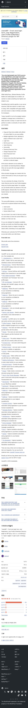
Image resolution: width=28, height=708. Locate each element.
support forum (5, 457)
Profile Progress (6, 323)
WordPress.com (6, 674)
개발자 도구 (4, 666)
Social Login (4, 244)
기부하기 (18, 666)
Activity (4, 351)
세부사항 (5, 48)
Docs (12, 71)
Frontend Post (6, 342)
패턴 (16, 657)
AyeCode (6, 551)
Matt (3, 676)
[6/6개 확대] (24, 485)
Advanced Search (7, 364)
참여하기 (17, 661)
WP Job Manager (7, 282)
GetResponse (6, 416)
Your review (4, 615)
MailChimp (5, 288)
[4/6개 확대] (24, 469)
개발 (4, 59)
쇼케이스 (17, 649)
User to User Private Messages (10, 375)
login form (18, 580)
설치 (4, 55)
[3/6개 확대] (11, 484)
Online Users (5, 338)
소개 (2, 649)
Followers (4, 327)
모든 (25, 615)
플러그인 (17, 654)
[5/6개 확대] (24, 477)
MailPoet (4, 301)
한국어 (6, 688)
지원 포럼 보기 (5, 629)
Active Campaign (6, 423)
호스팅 (3, 654)
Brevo (4, 429)
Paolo (6, 546)
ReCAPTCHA (4, 246)
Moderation (5, 308)
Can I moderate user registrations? (10, 515)
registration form (16, 583)
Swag (17, 669)
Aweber (4, 433)
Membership (5, 381)
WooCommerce (6, 264)
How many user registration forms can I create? (8, 509)
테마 (16, 652)
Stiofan (7, 39)
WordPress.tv (5, 669)
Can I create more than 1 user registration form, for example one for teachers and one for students (10, 503)
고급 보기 (3, 590)
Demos (8, 71)
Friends (4, 332)
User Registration (22, 586)
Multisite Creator (6, 347)
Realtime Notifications (8, 360)
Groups (4, 371)
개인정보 (3, 657)
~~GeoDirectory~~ (7, 258)
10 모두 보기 (24, 577)
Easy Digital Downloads (8, 275)
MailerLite (5, 295)
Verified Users (6, 355)
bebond (6, 556)
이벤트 (16, 664)
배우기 (3, 661)
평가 (4, 52)
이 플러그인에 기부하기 (7, 640)
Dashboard (5, 386)
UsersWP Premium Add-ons (17, 452)
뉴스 (2, 652)
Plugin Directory (5, 6)
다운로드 (4, 42)
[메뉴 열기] (25, 2)
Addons (3, 71)
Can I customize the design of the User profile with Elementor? (9, 519)
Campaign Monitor (7, 410)
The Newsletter (6, 440)
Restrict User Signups (8, 312)
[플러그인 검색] (16, 16)
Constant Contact (7, 403)
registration (23, 580)
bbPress (4, 271)
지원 (4, 63)
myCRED (4, 319)
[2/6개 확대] (11, 477)
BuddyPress (5, 681)
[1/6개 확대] (11, 469)
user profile (23, 583)
